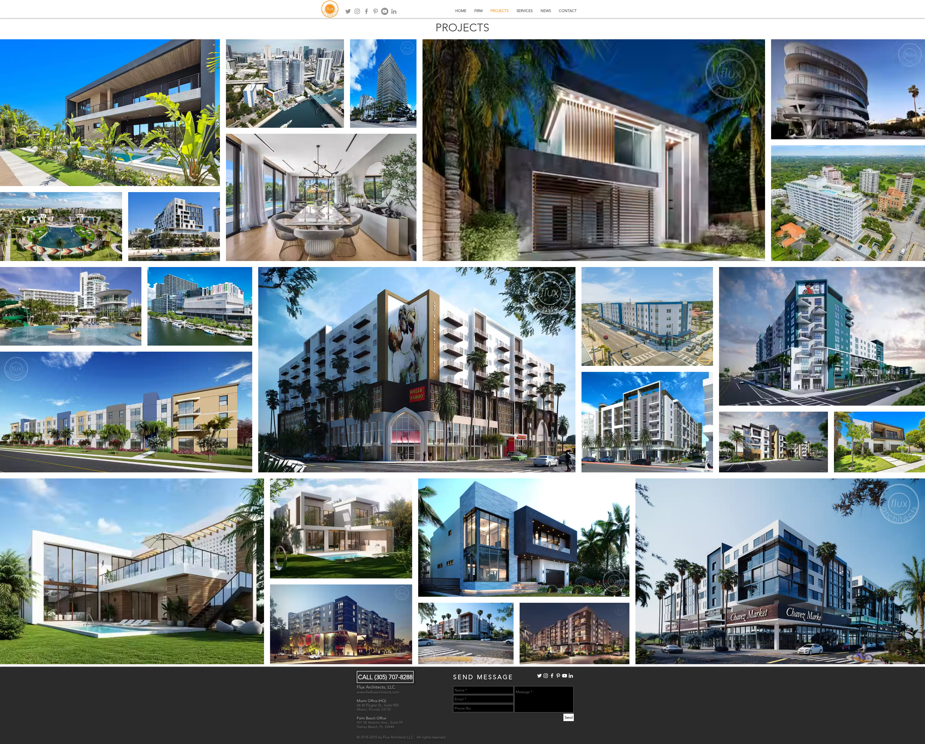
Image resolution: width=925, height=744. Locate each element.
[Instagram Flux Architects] (546, 676)
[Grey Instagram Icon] (357, 11)
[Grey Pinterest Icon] (375, 11)
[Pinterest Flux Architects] (558, 676)
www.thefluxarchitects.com (378, 692)
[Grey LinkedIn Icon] (393, 11)
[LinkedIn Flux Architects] (571, 676)
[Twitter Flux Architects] (539, 676)
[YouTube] (384, 11)
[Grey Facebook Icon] (366, 11)
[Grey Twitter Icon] (348, 11)
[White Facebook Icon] (552, 676)
